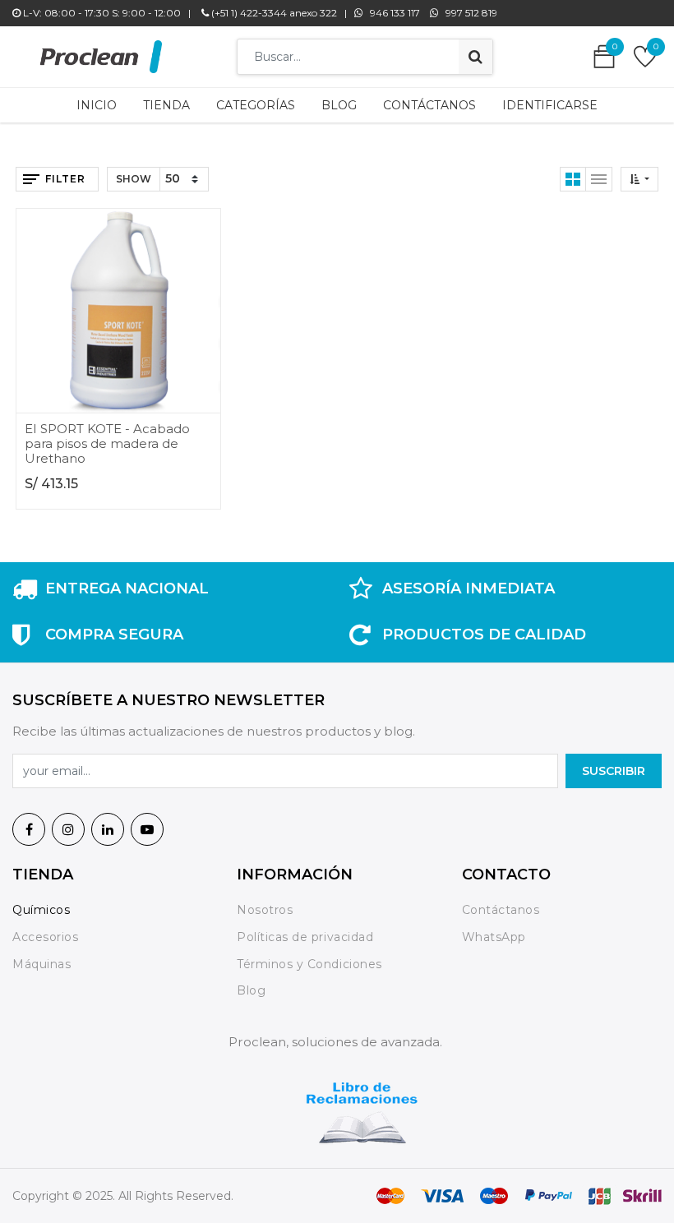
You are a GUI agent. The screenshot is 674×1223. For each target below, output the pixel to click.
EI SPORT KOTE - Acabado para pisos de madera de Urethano (107, 443)
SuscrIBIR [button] (613, 771)
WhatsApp (494, 937)
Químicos (41, 909)
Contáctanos (501, 909)
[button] (639, 179)
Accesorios (45, 937)
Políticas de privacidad (305, 937)
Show (133, 179)
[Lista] (599, 179)
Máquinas (41, 964)
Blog (251, 990)
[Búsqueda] (475, 56)
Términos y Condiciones (309, 964)
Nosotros (267, 909)
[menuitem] (96, 105)
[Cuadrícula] (573, 179)
